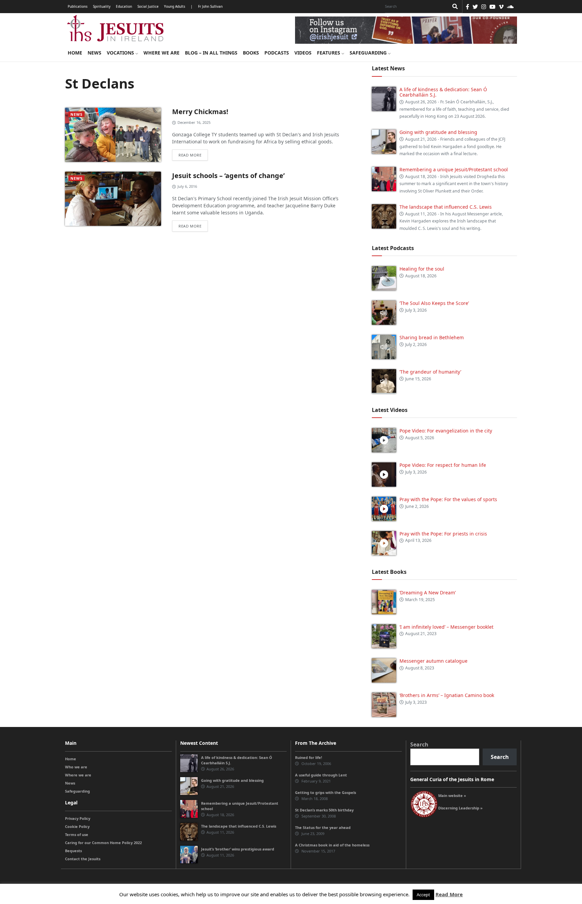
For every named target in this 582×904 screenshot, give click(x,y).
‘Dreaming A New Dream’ (427, 592)
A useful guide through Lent (321, 774)
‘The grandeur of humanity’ (430, 372)
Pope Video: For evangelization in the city (446, 430)
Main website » (452, 795)
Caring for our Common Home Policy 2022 (103, 842)
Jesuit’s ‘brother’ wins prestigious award (237, 848)
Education (124, 6)
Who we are (76, 766)
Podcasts (276, 52)
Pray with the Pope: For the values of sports (448, 499)
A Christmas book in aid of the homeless (332, 844)
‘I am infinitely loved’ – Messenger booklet (446, 627)
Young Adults (174, 6)
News (94, 52)
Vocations (121, 52)
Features (329, 52)
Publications (78, 6)
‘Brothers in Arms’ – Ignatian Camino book (446, 695)
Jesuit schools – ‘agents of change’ (228, 175)
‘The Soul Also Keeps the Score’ (434, 303)
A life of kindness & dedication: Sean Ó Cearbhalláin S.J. (443, 92)
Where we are (161, 52)
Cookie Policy (77, 826)
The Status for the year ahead (323, 827)
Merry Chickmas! (200, 111)
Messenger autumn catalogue (433, 661)
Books (251, 52)
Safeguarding (369, 52)
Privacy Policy (77, 818)
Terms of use (76, 834)
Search (419, 744)
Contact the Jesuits (82, 858)
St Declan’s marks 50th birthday (324, 809)
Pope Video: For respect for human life (443, 465)
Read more (190, 155)
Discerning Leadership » (460, 807)
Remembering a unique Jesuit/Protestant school (453, 169)
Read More (449, 894)
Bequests (73, 850)
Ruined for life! (308, 757)
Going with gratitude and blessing (438, 132)
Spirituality (101, 6)
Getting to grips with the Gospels (325, 792)
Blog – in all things (211, 52)
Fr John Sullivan (210, 6)
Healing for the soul (421, 269)
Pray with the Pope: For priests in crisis (443, 533)
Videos (303, 52)
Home (75, 52)
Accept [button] (423, 895)
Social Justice (148, 6)
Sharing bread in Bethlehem (431, 337)
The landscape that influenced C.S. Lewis (445, 207)
